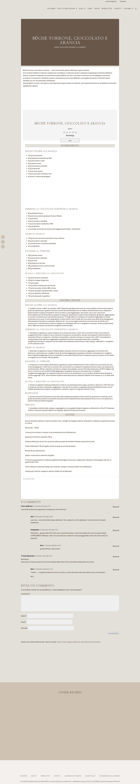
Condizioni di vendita (72, 776)
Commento (26, 594)
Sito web (24, 628)
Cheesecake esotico (70, 725)
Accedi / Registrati (110, 1)
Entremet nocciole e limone (70, 708)
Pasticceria (74, 711)
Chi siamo (51, 8)
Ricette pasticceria (66, 8)
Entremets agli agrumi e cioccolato (70, 742)
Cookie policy (90, 776)
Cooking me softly (38, 781)
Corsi (90, 8)
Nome (24, 616)
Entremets (73, 47)
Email (23, 622)
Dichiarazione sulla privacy (109, 776)
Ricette (34, 776)
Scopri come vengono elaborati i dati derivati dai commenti (78, 642)
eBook (97, 8)
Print (70, 140)
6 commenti (82, 47)
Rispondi (116, 507)
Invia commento (113, 633)
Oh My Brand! (116, 781)
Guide (81, 8)
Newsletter (107, 8)
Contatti (118, 8)
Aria (57, 47)
